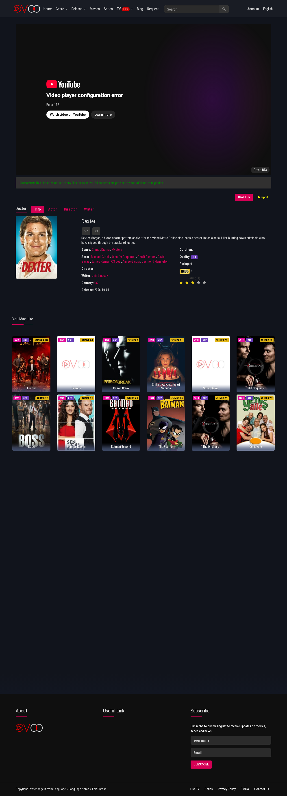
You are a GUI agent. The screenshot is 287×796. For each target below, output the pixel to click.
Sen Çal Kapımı (76, 446)
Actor (52, 209)
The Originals (256, 388)
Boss (31, 446)
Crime (95, 250)
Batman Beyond (121, 446)
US (96, 283)
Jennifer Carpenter (123, 257)
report (264, 197)
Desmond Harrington (155, 261)
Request (153, 9)
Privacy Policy (227, 789)
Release (77, 9)
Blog (140, 9)
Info (38, 209)
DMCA (245, 789)
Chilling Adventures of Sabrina (166, 386)
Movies (95, 9)
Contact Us (261, 789)
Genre (60, 9)
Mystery (117, 250)
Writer (89, 209)
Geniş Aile (255, 446)
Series (108, 9)
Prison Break (121, 388)
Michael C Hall (100, 257)
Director (70, 209)
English (268, 9)
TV (122, 9)
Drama (105, 250)
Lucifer (31, 388)
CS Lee (115, 261)
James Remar (100, 261)
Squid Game (210, 388)
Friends (76, 388)
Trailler (244, 197)
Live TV (195, 789)
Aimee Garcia (131, 261)
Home (47, 9)
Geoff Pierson (146, 257)
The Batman (166, 446)
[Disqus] (143, 513)
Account (253, 9)
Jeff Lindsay (100, 276)
